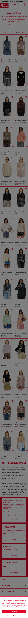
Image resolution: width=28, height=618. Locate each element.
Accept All (14, 611)
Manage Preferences (17, 605)
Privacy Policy (7, 606)
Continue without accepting (14, 615)
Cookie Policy (16, 606)
